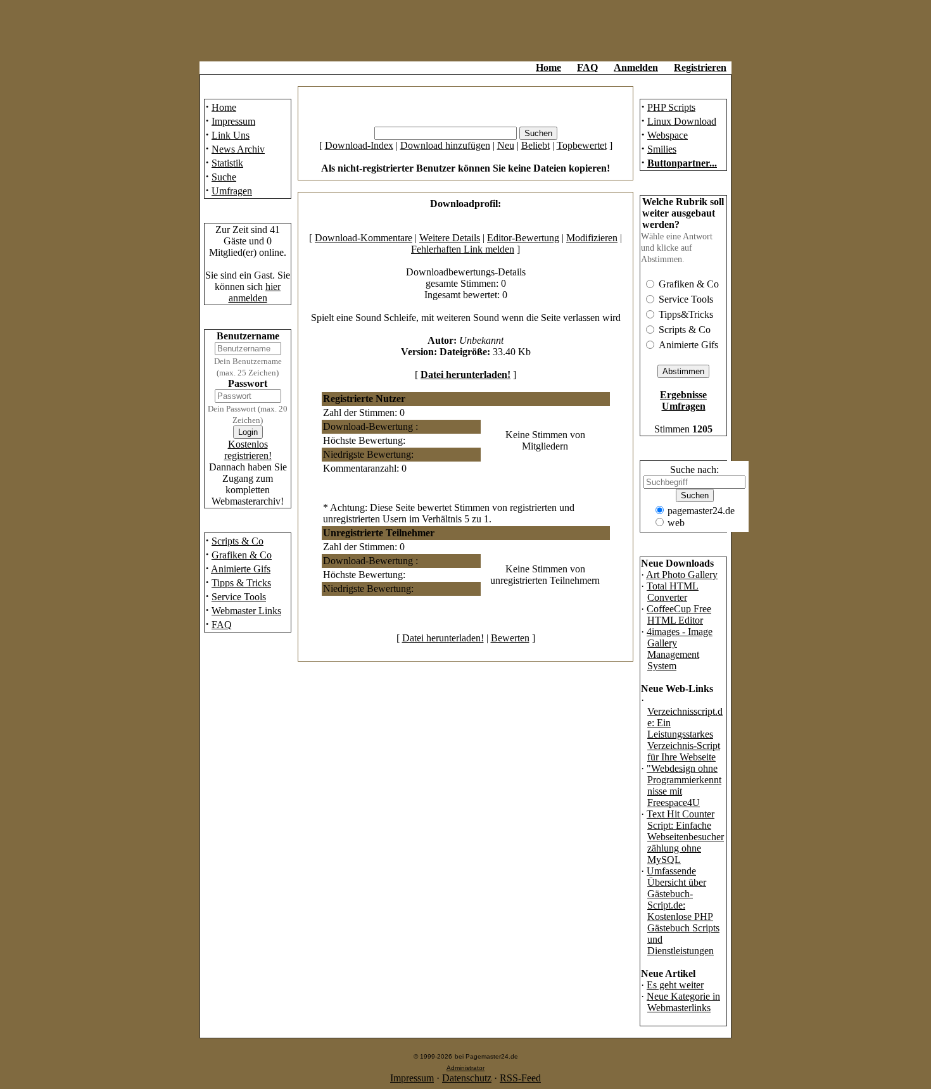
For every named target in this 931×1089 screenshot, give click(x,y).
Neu (505, 145)
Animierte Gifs (240, 568)
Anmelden (636, 67)
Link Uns (231, 135)
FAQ (587, 67)
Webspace (667, 135)
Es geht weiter (675, 984)
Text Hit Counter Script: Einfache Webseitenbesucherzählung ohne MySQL (685, 837)
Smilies (661, 149)
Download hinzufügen (445, 145)
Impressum (233, 121)
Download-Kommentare (363, 237)
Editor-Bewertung (523, 237)
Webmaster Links (246, 610)
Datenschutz (466, 1078)
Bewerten (510, 638)
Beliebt (535, 145)
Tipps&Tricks (686, 314)
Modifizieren (592, 237)
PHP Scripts (671, 107)
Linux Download (681, 121)
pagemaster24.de (701, 510)
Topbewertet (582, 145)
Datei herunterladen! (465, 374)
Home (548, 67)
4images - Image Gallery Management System (679, 648)
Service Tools (239, 596)
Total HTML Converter (673, 592)
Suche (224, 177)
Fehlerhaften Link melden (462, 249)
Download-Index (359, 145)
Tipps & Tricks (241, 582)
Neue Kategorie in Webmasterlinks (683, 1002)
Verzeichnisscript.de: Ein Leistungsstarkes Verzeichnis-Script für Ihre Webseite (685, 734)
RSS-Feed (520, 1078)
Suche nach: (694, 469)
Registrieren (700, 67)
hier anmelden (255, 292)
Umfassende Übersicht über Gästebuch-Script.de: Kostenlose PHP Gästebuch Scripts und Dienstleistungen (683, 911)
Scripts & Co (237, 541)
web (676, 522)
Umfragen (232, 191)
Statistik (227, 163)
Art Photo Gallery (682, 574)
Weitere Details (449, 237)
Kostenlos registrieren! (248, 450)
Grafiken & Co (242, 555)
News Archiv (238, 149)
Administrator (465, 1067)
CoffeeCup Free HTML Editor (679, 614)
